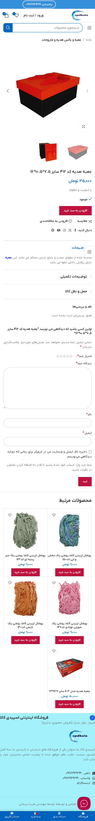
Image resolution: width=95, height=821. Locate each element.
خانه (89, 40)
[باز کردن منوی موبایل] (89, 27)
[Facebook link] (75, 230)
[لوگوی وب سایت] (80, 15)
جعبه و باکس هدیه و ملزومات (61, 40)
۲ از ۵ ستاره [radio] (67, 356)
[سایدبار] (89, 251)
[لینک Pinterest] (53, 230)
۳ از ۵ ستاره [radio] (64, 356)
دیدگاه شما (84, 363)
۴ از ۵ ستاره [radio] (61, 356)
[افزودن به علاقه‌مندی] (54, 515)
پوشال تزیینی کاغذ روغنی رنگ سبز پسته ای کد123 (25, 557)
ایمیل (87, 433)
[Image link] (78, 736)
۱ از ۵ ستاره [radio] (71, 356)
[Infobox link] (47, 717)
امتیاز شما (84, 356)
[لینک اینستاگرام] (64, 230)
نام (89, 414)
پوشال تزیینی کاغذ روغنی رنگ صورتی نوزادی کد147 (69, 625)
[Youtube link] (59, 230)
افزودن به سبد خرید (75, 210)
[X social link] (70, 230)
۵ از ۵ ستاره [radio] (57, 356)
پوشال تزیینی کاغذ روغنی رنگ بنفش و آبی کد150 (69, 557)
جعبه (8, 258)
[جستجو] (8, 27)
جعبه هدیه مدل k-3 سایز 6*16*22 (69, 691)
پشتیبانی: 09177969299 (39, 4)
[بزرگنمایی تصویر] (83, 127)
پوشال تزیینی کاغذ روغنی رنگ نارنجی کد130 (25, 625)
